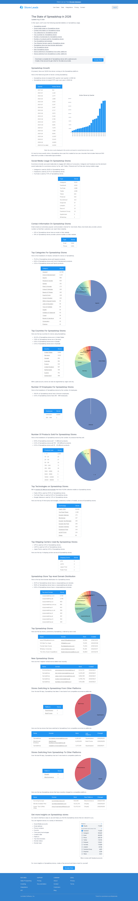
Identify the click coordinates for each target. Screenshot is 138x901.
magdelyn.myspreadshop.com (58, 745)
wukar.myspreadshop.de (62, 679)
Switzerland (47, 375)
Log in (115, 7)
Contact (82, 7)
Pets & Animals (47, 286)
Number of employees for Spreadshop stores (48, 37)
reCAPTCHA (62, 532)
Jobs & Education (48, 304)
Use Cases (56, 7)
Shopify (46, 774)
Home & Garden (47, 298)
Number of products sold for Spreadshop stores (49, 39)
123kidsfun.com (65, 643)
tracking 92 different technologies (45, 489)
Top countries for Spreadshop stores (45, 34)
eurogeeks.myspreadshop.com (58, 738)
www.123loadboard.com (68, 640)
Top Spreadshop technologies (43, 41)
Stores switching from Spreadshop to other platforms (50, 54)
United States (48, 352)
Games (45, 283)
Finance (45, 324)
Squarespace (49, 710)
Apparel (45, 272)
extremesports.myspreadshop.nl (65, 670)
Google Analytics (64, 526)
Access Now (98, 60)
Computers (46, 321)
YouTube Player (63, 512)
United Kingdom (49, 367)
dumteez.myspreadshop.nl (63, 682)
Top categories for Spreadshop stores (45, 32)
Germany (47, 355)
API (21, 890)
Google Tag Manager (65, 521)
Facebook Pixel (63, 529)
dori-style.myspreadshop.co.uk (64, 673)
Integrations (69, 7)
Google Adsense (64, 515)
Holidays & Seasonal (49, 312)
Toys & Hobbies (47, 307)
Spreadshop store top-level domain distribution (48, 45)
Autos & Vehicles (48, 289)
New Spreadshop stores (41, 49)
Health (45, 310)
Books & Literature (48, 318)
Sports (45, 278)
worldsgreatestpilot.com (59, 803)
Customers (57, 887)
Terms (72, 884)
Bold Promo (48, 713)
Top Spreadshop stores (41, 47)
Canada (46, 358)
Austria (46, 373)
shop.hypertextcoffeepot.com (61, 806)
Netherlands (48, 370)
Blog (55, 890)
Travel (44, 315)
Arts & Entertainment (49, 275)
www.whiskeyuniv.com (68, 649)
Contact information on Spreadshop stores (47, 30)
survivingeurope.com (58, 801)
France (46, 364)
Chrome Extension (75, 2)
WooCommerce (49, 777)
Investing (23, 884)
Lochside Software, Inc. (27, 896)
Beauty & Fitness (48, 292)
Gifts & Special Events (49, 301)
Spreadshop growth (40, 26)
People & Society (48, 281)
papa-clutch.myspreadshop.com (65, 676)
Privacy (72, 881)
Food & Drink (46, 295)
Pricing (76, 7)
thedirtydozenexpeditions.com (70, 652)
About (55, 881)
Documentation (41, 884)
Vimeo (60, 535)
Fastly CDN (62, 509)
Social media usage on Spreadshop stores (46, 28)
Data (62, 7)
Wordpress (62, 518)
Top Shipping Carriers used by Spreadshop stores (49, 43)
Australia (47, 361)
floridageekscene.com (67, 646)
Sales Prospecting (25, 881)
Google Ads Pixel (64, 524)
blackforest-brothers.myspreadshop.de (57, 742)
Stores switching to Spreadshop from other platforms (50, 51)
